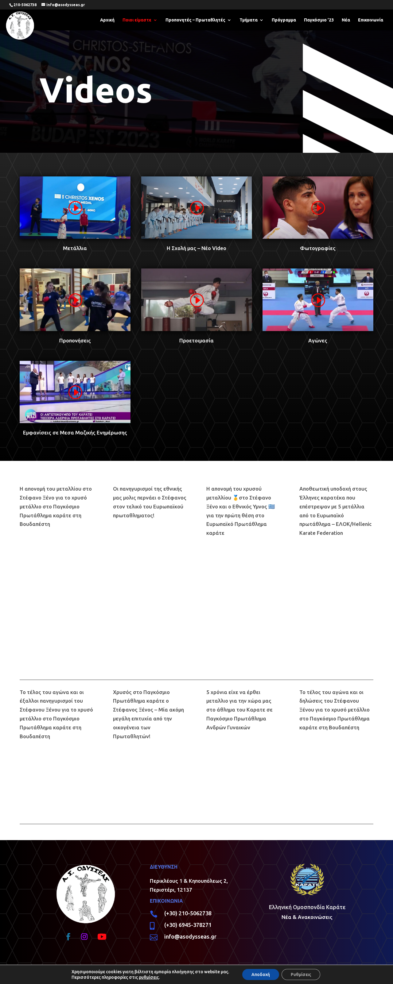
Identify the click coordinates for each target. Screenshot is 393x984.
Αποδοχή (260, 974)
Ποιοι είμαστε (137, 20)
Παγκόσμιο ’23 (319, 20)
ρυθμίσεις (149, 977)
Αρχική (107, 20)
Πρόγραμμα (284, 20)
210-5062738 (25, 5)
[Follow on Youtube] (102, 936)
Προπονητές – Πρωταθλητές (195, 20)
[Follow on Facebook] (68, 937)
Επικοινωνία (370, 20)
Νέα (346, 20)
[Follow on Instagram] (84, 936)
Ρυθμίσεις (301, 974)
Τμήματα (248, 20)
